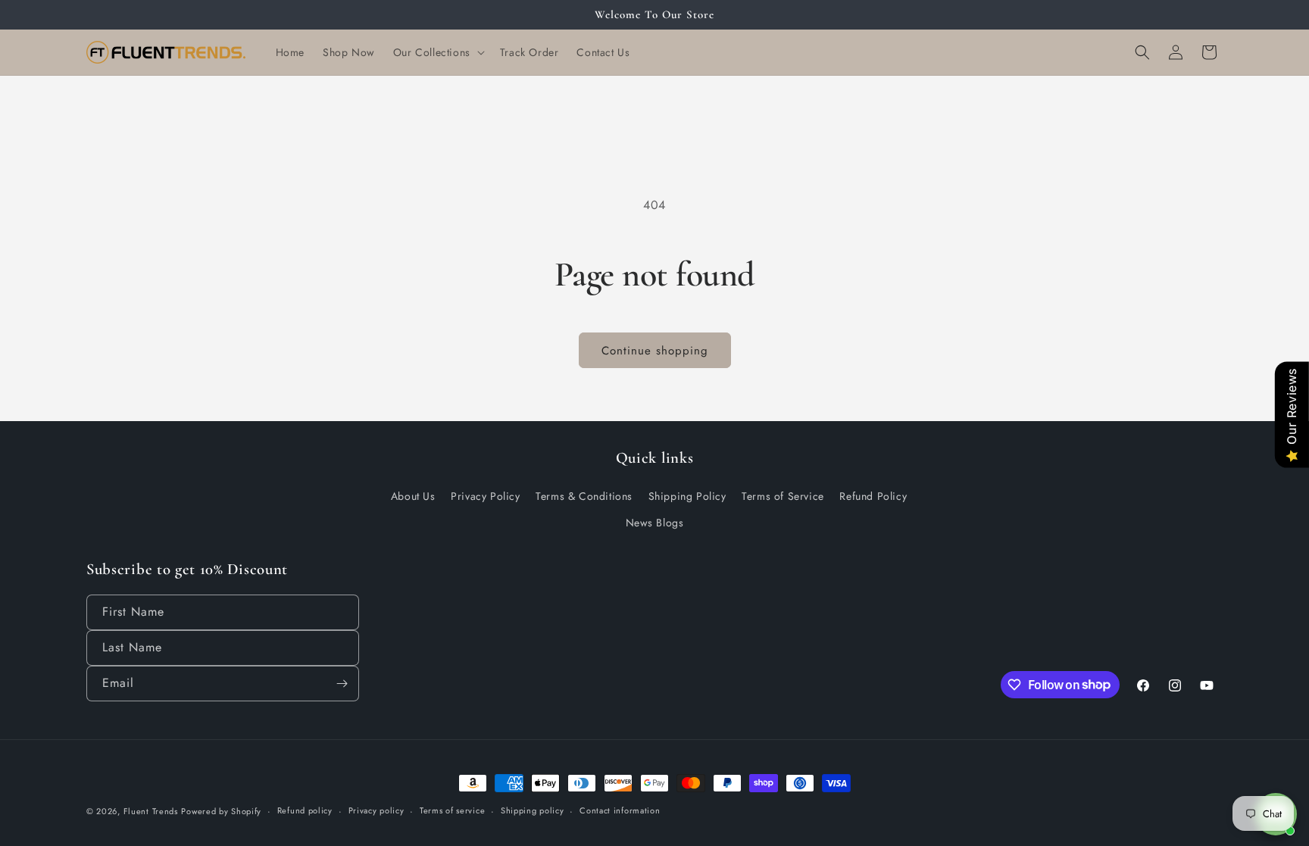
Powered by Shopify (221, 811)
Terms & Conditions (584, 496)
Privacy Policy (485, 496)
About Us (413, 496)
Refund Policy (873, 496)
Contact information (620, 810)
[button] (437, 52)
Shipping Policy (687, 496)
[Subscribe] (341, 683)
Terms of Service (783, 496)
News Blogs (655, 522)
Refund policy (305, 810)
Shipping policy (532, 810)
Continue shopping (654, 350)
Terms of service (452, 810)
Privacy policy (376, 810)
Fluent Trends (150, 811)
